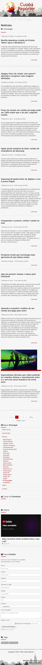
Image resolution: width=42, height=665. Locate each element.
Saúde (5, 478)
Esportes (6, 461)
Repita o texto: (5, 620)
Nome (3, 565)
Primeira (11, 417)
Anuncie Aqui (6, 433)
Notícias (4, 437)
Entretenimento (8, 459)
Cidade (3, 591)
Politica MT (6, 476)
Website (3, 578)
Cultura (5, 451)
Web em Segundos (35, 662)
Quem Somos (6, 429)
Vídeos (4, 485)
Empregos (6, 457)
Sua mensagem (6, 610)
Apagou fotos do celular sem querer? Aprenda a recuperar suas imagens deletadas (18, 76)
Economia (6, 453)
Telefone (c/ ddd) (6, 584)
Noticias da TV (7, 469)
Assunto (3, 603)
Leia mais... (34, 60)
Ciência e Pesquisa (9, 445)
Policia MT (6, 472)
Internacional (7, 463)
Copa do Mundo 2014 (10, 449)
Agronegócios (7, 439)
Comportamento (8, 447)
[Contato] (19, 654)
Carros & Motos (8, 441)
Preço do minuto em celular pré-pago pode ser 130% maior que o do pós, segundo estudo (21, 112)
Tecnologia (8, 480)
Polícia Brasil (7, 471)
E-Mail (3, 572)
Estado (3, 597)
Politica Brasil (7, 474)
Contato (4, 489)
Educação (6, 455)
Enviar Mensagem (9, 626)
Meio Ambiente (7, 465)
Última (31, 417)
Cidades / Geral (8, 443)
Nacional (5, 467)
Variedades (6, 482)
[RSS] (24, 654)
